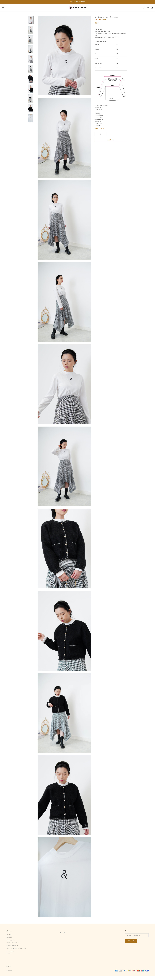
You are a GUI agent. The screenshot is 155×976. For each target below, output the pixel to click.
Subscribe (131, 940)
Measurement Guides (12, 945)
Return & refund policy (12, 943)
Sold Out (111, 140)
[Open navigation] (3, 7)
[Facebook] (99, 128)
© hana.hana (9, 970)
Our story (9, 934)
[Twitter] (101, 128)
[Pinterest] (103, 128)
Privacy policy (10, 951)
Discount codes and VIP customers (16, 948)
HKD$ (7, 966)
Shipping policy (10, 940)
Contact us (9, 937)
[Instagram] (64, 933)
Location (8, 954)
